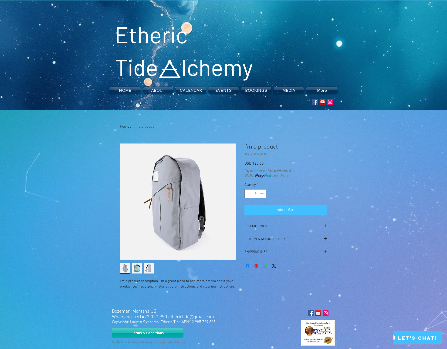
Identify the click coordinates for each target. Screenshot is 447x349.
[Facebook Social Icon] (315, 102)
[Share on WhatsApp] (265, 266)
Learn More (280, 176)
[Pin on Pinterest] (256, 266)
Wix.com (180, 343)
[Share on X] (274, 266)
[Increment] (262, 194)
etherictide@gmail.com (191, 317)
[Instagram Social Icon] (330, 102)
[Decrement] (248, 194)
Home (124, 126)
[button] (158, 90)
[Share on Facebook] (247, 266)
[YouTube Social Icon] (322, 102)
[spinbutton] (255, 194)
